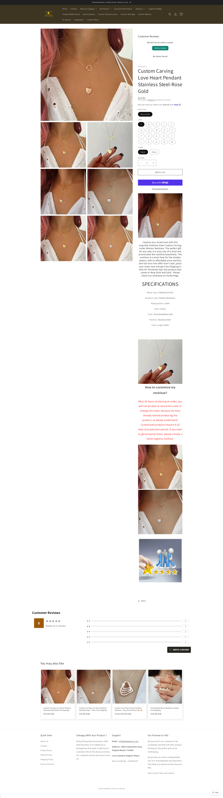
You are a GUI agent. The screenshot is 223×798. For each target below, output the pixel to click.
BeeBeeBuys (107, 788)
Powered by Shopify (118, 788)
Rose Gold (145, 114)
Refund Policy (46, 755)
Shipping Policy (47, 759)
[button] (88, 9)
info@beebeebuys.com (128, 741)
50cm (143, 152)
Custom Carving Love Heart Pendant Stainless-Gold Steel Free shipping (57, 709)
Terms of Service (47, 764)
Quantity (141, 158)
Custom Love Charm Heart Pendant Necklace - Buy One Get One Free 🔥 (128, 709)
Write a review (160, 48)
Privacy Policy (46, 750)
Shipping (151, 100)
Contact (44, 746)
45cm (154, 152)
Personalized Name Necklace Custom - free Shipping (165, 709)
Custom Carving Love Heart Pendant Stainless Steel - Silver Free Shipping (93, 709)
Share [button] (143, 601)
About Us (44, 741)
